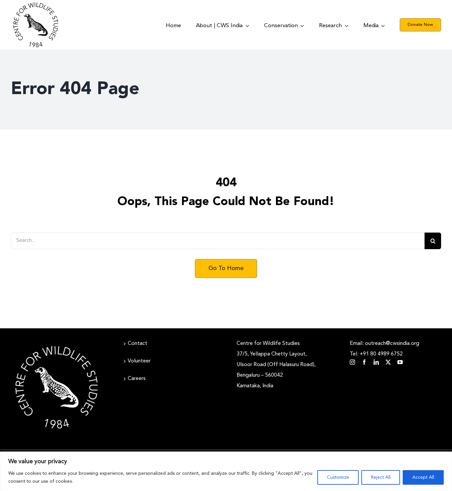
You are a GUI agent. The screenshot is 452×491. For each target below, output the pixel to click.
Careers (137, 378)
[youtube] (400, 362)
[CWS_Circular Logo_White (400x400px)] (56, 344)
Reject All (380, 477)
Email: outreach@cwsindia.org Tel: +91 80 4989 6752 (384, 349)
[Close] (445, 457)
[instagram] (352, 362)
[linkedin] (376, 362)
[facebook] (364, 362)
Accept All (423, 477)
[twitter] (388, 362)
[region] (226, 471)
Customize (338, 477)
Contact (137, 343)
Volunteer (139, 361)
